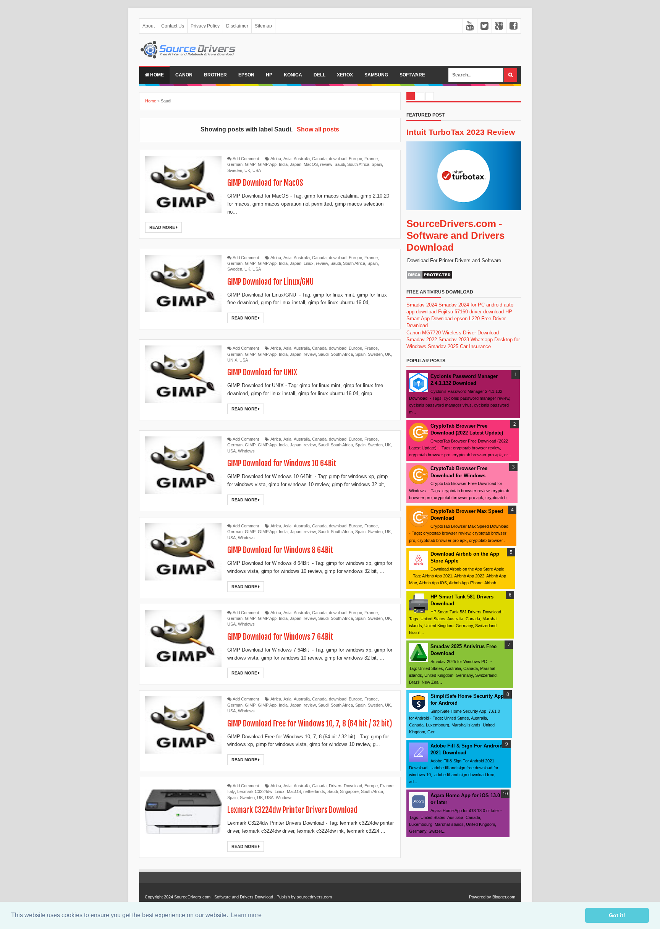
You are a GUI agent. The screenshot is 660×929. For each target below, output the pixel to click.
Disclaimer (237, 26)
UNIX (232, 360)
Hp (269, 75)
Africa (275, 158)
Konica (293, 75)
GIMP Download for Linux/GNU (270, 282)
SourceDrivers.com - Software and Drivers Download (455, 235)
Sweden (234, 170)
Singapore (349, 791)
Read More (162, 227)
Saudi (340, 164)
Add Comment (246, 158)
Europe (355, 158)
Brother (215, 75)
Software (412, 75)
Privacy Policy (205, 26)
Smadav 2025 (443, 346)
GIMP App (267, 164)
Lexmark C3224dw (254, 791)
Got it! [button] (617, 915)
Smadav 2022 (421, 339)
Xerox (345, 75)
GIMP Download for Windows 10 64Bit (281, 463)
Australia (302, 158)
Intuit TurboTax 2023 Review (460, 132)
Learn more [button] (246, 915)
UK (247, 170)
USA (256, 170)
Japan (295, 164)
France (371, 158)
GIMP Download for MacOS (265, 183)
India (283, 164)
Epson (246, 75)
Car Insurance (475, 346)
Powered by (480, 897)
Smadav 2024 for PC (461, 305)
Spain (377, 164)
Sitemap (263, 26)
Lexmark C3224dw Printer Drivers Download (292, 810)
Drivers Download (345, 785)
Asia (287, 158)
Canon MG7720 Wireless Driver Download (452, 333)
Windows (246, 451)
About (148, 26)
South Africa (358, 164)
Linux (309, 263)
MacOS (311, 164)
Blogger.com (503, 897)
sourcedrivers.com (314, 897)
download (337, 158)
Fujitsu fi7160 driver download (471, 312)
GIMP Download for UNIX (262, 372)
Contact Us (172, 26)
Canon (183, 75)
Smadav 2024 (421, 305)
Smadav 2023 (453, 339)
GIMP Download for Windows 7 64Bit (280, 637)
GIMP (250, 164)
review (326, 164)
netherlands (314, 791)
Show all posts (318, 129)
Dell (319, 75)
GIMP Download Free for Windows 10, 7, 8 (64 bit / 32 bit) (309, 723)
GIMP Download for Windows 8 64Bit (280, 550)
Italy (231, 791)
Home (156, 75)
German (235, 164)
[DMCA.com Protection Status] (429, 277)
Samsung (376, 75)
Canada (319, 158)
